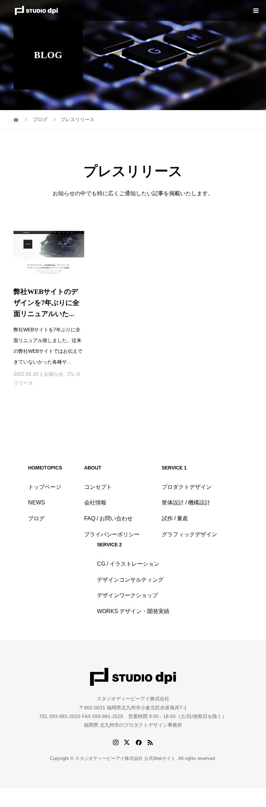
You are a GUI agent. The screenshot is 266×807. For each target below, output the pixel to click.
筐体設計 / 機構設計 (186, 502)
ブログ (36, 518)
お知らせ (53, 374)
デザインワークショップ (127, 595)
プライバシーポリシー (112, 534)
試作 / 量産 (175, 518)
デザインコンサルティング (130, 580)
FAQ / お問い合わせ (108, 518)
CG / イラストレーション (128, 564)
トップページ (44, 487)
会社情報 (95, 502)
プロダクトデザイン (187, 487)
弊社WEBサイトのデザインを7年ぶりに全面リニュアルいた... (46, 302)
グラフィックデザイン (189, 534)
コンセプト (98, 487)
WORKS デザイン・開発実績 (133, 611)
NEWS (36, 502)
